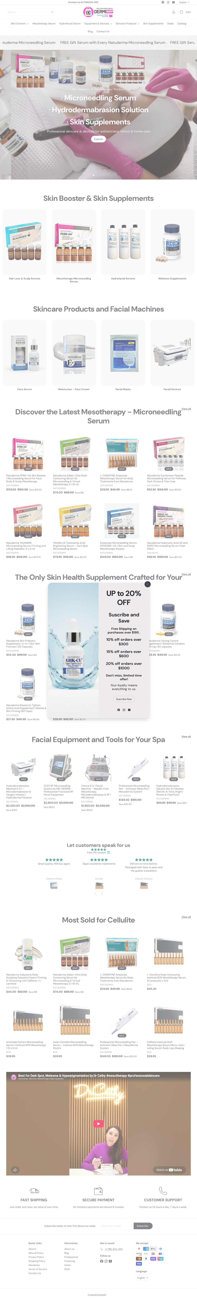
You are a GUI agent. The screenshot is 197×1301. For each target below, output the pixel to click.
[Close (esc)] (148, 584)
